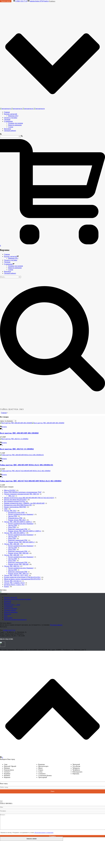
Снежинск (42, 774)
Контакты (7, 129)
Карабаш (7, 774)
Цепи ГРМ (12, 527)
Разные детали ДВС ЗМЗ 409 (18, 564)
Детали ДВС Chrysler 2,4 (12, 581)
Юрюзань (75, 774)
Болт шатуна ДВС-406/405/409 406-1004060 (19, 433)
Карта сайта (8, 618)
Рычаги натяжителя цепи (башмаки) (21, 514)
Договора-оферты (56, 625)
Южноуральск (77, 772)
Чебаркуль (76, 768)
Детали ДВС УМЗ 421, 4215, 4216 (16, 575)
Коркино (7, 777)
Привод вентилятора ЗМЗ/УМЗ (15, 507)
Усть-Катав (76, 766)
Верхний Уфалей (10, 766)
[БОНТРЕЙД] (22, 108)
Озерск (40, 770)
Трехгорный (42, 777)
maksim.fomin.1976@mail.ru (39, 1)
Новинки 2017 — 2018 (12, 605)
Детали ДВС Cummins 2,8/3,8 (14, 583)
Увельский (76, 764)
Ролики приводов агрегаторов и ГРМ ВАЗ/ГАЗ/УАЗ (22, 577)
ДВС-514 (11, 496)
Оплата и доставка (10, 117)
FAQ (5, 616)
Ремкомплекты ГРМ (15, 518)
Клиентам (7, 601)
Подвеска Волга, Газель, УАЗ (14, 584)
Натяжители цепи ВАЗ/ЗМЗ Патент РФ (18, 505)
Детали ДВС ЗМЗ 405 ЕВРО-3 (14, 533)
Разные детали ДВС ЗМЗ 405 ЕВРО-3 (21, 542)
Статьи (10, 127)
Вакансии (7, 614)
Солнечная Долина (45, 775)
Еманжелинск (9, 770)
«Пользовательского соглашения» (44, 832)
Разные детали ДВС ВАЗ (17, 520)
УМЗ (5, 509)
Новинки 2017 (13, 116)
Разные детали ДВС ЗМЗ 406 (18, 553)
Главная (7, 112)
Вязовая (7, 768)
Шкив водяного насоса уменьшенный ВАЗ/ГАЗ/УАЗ (22, 579)
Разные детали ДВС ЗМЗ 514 (18, 573)
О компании (8, 121)
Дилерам (7, 119)
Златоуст (7, 772)
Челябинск (76, 770)
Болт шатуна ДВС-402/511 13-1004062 (17, 449)
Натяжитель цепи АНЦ (16, 512)
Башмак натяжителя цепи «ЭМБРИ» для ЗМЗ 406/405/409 (24, 503)
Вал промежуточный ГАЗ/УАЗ (14, 501)
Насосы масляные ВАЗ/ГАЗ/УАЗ (15, 499)
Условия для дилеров (15, 123)
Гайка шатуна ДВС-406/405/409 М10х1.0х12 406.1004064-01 (26, 465)
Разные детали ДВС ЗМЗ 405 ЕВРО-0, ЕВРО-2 (24, 531)
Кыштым (41, 764)
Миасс (40, 768)
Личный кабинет (10, 130)
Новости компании (15, 125)
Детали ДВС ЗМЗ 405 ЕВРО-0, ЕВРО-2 (18, 522)
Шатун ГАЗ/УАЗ (9, 490)
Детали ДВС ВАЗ (10, 510)
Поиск (52, 791)
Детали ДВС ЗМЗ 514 (11, 566)
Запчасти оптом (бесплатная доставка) (17, 599)
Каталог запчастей (10, 114)
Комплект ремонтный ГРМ (17, 529)
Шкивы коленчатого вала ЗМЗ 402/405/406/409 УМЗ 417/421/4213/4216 (29, 498)
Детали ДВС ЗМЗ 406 (11, 544)
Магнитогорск (43, 766)
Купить (4, 427)
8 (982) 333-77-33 (21, 1)
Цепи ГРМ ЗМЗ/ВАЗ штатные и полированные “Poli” (23, 492)
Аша (5, 764)
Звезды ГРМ (12, 516)
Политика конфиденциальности (15, 619)
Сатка (40, 772)
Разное (6, 586)
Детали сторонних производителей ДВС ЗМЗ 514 (21, 494)
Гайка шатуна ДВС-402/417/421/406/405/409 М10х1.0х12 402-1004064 (30, 481)
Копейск (7, 775)
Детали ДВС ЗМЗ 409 (11, 555)
